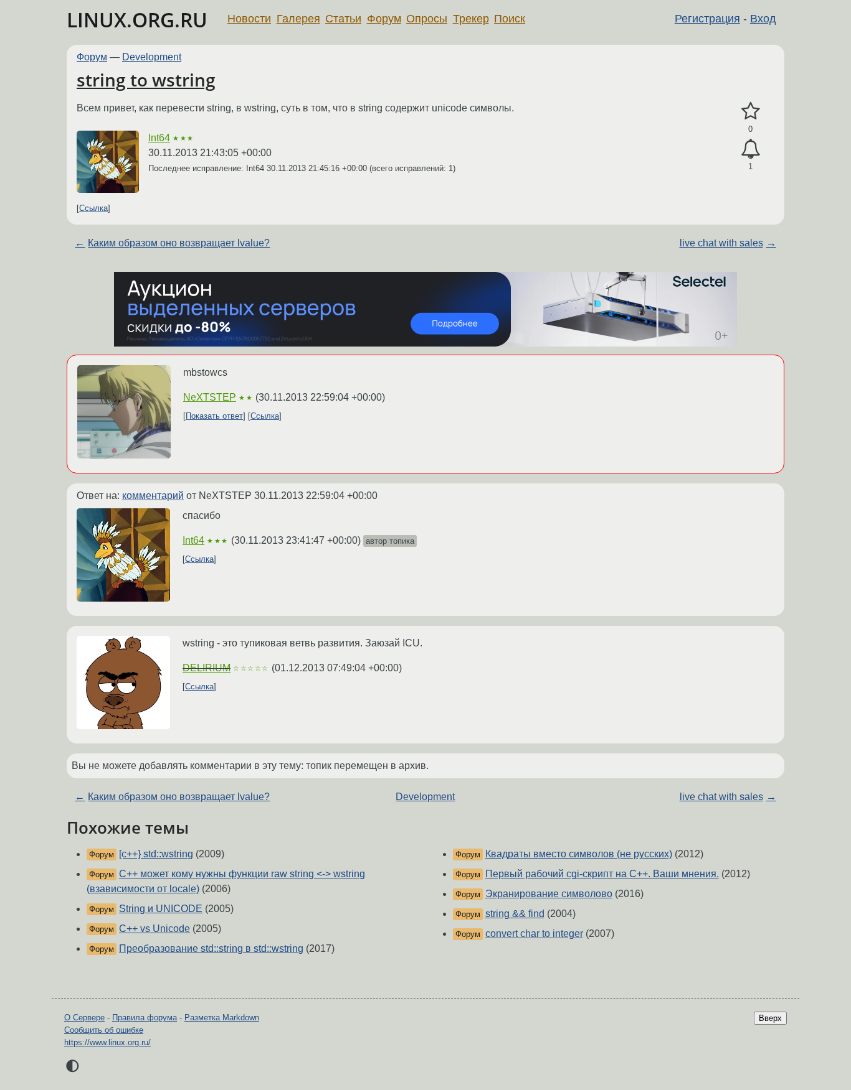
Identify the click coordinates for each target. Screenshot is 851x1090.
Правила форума (144, 1017)
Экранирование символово (548, 893)
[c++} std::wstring (156, 854)
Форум (384, 18)
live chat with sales (721, 243)
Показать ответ (214, 416)
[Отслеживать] (750, 149)
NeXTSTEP (209, 397)
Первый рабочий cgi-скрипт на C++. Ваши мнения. (602, 874)
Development (151, 57)
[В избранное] (750, 111)
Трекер (471, 18)
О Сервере (84, 1017)
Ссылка (93, 208)
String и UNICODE (160, 908)
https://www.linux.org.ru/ (107, 1042)
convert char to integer (534, 933)
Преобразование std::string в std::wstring (211, 948)
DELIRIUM (207, 668)
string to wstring (146, 79)
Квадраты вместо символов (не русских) (578, 854)
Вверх (770, 1018)
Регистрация (707, 18)
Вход (763, 18)
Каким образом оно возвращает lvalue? (179, 243)
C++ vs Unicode (154, 928)
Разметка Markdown (221, 1017)
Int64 (159, 138)
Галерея (298, 18)
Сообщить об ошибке (103, 1030)
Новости (249, 18)
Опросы (426, 18)
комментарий (153, 495)
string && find (514, 913)
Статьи (343, 18)
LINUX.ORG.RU (137, 19)
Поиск (509, 18)
